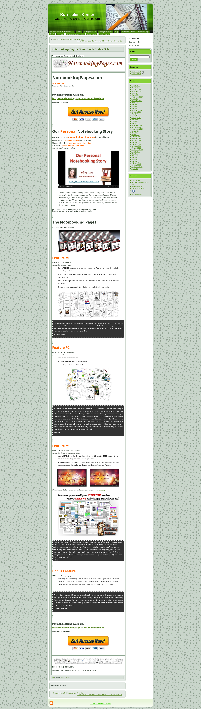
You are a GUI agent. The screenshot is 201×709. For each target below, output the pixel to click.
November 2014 (137, 125)
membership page (100, 490)
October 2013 (136, 140)
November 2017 (137, 101)
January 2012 (136, 165)
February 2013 (136, 144)
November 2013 (137, 138)
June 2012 (135, 155)
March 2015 (135, 123)
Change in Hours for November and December (68, 39)
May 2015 (135, 120)
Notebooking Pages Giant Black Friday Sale (81, 49)
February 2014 (136, 136)
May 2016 (135, 114)
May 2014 (135, 133)
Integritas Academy (138, 188)
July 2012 (135, 154)
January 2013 (136, 146)
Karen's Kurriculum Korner (100, 704)
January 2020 (136, 89)
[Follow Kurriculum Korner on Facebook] (133, 192)
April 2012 (135, 159)
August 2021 (136, 86)
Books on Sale (136, 72)
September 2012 (137, 150)
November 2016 (137, 110)
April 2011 (135, 169)
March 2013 (135, 142)
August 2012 (136, 152)
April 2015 (135, 121)
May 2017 (135, 104)
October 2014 (136, 127)
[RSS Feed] (51, 703)
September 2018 (137, 97)
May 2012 (135, 157)
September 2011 (137, 167)
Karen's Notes (64, 677)
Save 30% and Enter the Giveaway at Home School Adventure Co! (99, 41)
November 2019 (137, 91)
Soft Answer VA (137, 194)
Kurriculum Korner (77, 14)
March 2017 (135, 108)
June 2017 (135, 103)
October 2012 (136, 148)
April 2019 (135, 93)
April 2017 (135, 106)
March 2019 (135, 95)
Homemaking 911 (137, 186)
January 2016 (136, 118)
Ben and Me (136, 181)
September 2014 (137, 129)
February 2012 (136, 163)
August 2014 (136, 131)
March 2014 (135, 135)
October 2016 (136, 112)
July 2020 (135, 87)
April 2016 (135, 116)
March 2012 (135, 161)
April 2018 (135, 99)
